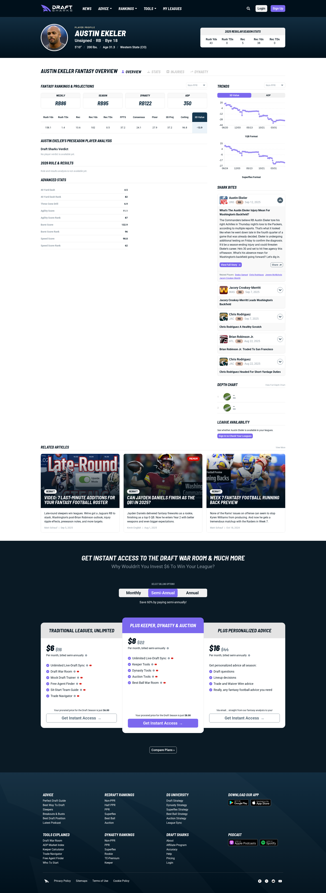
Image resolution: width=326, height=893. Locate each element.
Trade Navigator (52, 853)
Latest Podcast (52, 822)
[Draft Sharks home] (56, 8)
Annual (192, 593)
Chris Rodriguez (256, 275)
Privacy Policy (62, 880)
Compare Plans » (163, 750)
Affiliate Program (176, 845)
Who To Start (50, 862)
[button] (251, 206)
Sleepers (48, 809)
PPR (107, 809)
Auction (109, 822)
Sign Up (278, 8)
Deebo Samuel (241, 275)
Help (169, 853)
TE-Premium (112, 858)
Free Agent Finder (53, 858)
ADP (268, 95)
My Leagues (172, 8)
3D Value (234, 95)
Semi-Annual (163, 593)
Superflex (110, 814)
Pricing (170, 858)
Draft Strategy (174, 800)
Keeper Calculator (53, 849)
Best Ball (110, 818)
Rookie (109, 853)
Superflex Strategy (177, 809)
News (87, 8)
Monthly (133, 593)
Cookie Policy (121, 880)
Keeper (109, 862)
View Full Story (229, 264)
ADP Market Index (53, 845)
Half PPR (110, 805)
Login (261, 8)
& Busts (60, 814)
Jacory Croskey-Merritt (230, 278)
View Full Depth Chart (275, 385)
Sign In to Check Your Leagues (235, 436)
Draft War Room (52, 840)
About (170, 840)
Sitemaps (81, 880)
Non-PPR (110, 800)
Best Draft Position (54, 818)
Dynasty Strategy (176, 805)
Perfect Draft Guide (54, 800)
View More (280, 447)
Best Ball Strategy (177, 814)
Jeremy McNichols (273, 275)
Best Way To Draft (54, 805)
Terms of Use (100, 880)
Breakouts (49, 814)
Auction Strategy (176, 818)
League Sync (174, 822)
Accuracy (171, 849)
